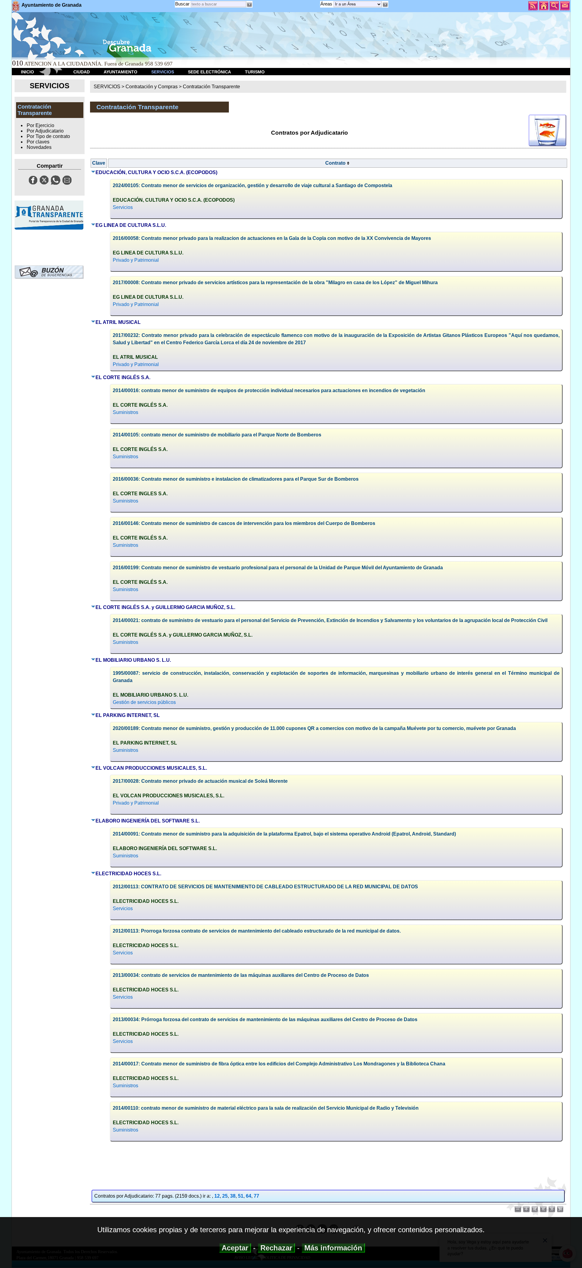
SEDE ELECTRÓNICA (209, 71)
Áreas (326, 3)
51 (240, 1196)
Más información (333, 1248)
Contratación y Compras (151, 86)
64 (248, 1196)
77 (256, 1196)
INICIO (27, 71)
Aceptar (235, 1248)
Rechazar (276, 1248)
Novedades (39, 147)
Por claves (38, 141)
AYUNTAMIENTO (120, 71)
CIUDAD (81, 71)
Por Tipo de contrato (48, 136)
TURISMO (255, 71)
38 (233, 1196)
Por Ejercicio (40, 125)
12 (217, 1196)
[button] (385, 4)
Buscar (182, 3)
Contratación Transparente (211, 86)
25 (225, 1196)
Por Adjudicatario (45, 130)
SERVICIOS (162, 71)
